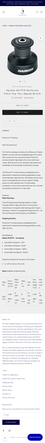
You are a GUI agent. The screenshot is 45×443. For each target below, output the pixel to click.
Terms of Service (8, 398)
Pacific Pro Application (10, 375)
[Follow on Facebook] (3, 430)
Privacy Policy (7, 386)
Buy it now (22, 112)
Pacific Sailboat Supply (22, 86)
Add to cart (22, 105)
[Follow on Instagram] (9, 430)
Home (4, 26)
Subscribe (11, 422)
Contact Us (6, 394)
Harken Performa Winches (19, 26)
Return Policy (7, 390)
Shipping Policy (7, 382)
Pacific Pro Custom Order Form (13, 379)
